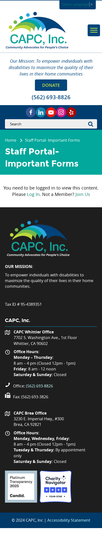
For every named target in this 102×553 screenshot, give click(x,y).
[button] (51, 85)
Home (10, 140)
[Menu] (94, 30)
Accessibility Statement (68, 520)
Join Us (83, 194)
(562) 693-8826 (39, 386)
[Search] (92, 124)
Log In (33, 194)
